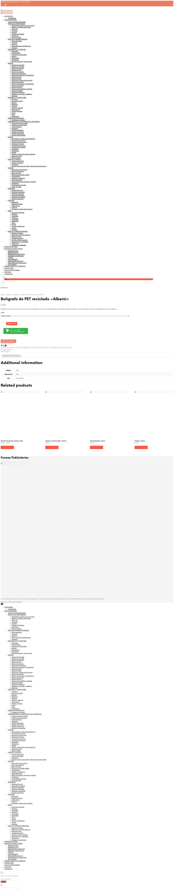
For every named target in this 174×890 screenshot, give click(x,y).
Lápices (14, 56)
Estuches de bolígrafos (19, 54)
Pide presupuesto (8, 341)
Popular (8, 294)
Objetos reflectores (18, 133)
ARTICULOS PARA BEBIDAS (16, 23)
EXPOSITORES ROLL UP (15, 261)
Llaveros (14, 44)
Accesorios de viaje (18, 65)
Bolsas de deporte (18, 82)
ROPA (10, 211)
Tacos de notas (16, 187)
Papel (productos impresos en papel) (24, 181)
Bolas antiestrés (17, 41)
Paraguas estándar (18, 193)
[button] (4, 277)
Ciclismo (14, 106)
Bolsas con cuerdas (18, 66)
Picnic (13, 113)
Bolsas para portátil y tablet (20, 175)
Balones (14, 102)
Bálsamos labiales (17, 233)
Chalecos (15, 217)
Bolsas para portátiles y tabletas (22, 89)
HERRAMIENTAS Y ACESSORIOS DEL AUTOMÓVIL (24, 121)
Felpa (13, 223)
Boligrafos (15, 202)
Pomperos (15, 164)
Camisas (14, 214)
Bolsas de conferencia (19, 73)
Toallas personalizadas (19, 245)
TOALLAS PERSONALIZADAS (17, 22)
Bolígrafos (15, 51)
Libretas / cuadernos (18, 178)
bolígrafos (53, 347)
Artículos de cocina (18, 144)
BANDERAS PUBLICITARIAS (13, 249)
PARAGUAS (11, 188)
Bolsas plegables (17, 90)
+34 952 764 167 (25, 1)
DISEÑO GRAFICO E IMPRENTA (14, 266)
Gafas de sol (16, 109)
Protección (15, 243)
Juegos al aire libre (18, 161)
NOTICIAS (7, 272)
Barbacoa (15, 104)
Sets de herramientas (18, 135)
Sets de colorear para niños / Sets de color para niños (29, 166)
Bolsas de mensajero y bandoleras (23, 75)
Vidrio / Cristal (16, 37)
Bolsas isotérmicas (18, 85)
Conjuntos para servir (19, 145)
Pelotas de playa (17, 111)
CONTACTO (8, 274)
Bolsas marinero (17, 87)
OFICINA (10, 168)
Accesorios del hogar (18, 140)
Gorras (14, 224)
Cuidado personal (17, 238)
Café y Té (14, 29)
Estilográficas (16, 53)
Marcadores (15, 58)
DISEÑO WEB (8, 268)
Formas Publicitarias (15, 602)
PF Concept (35, 347)
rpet (70, 347)
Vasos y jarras (16, 157)
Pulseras (14, 48)
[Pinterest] (6, 346)
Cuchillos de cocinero (19, 147)
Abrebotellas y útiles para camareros (23, 138)
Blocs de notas (16, 173)
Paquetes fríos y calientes (20, 241)
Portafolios (15, 183)
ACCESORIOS (12, 264)
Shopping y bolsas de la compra (22, 80)
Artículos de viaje (17, 101)
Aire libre (14, 99)
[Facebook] (2, 346)
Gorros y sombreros (18, 226)
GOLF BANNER (13, 259)
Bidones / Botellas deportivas (21, 27)
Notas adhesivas (17, 180)
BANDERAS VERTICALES (16, 256)
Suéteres (14, 229)
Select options (7, 447)
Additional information (11, 356)
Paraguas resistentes (18, 197)
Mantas (14, 152)
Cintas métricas (17, 126)
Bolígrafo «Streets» (140, 441)
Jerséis (14, 228)
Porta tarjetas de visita (19, 185)
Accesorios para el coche (20, 123)
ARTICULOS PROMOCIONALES (17, 39)
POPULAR (11, 200)
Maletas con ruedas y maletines (22, 94)
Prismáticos (15, 116)
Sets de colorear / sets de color (22, 61)
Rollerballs (15, 60)
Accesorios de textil (18, 212)
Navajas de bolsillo (18, 132)
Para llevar (15, 35)
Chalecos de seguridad (19, 125)
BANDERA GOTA (13, 252)
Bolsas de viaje (16, 77)
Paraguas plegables (18, 195)
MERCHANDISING (10, 20)
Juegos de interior (17, 162)
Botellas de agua (17, 204)
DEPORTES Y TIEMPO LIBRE (17, 97)
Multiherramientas (17, 130)
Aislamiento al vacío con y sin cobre (23, 25)
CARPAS (10, 257)
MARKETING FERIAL (11, 247)
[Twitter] (4, 346)
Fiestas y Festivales (18, 34)
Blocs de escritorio (18, 171)
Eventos (14, 32)
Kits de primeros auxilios (20, 240)
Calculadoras (16, 176)
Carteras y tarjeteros (18, 92)
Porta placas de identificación (21, 46)
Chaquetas (15, 219)
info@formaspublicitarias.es (10, 1)
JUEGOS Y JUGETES (14, 159)
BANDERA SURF (13, 251)
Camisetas (15, 216)
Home (2, 294)
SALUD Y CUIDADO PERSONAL (18, 231)
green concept (63, 347)
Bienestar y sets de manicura (21, 235)
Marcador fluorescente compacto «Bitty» (12, 441)
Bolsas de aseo (16, 70)
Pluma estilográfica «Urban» (97, 441)
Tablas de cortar (17, 156)
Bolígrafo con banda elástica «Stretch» (56, 441)
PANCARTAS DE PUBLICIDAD (17, 263)
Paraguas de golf (17, 190)
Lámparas (15, 128)
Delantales (15, 149)
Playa (13, 114)
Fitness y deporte (17, 108)
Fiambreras (15, 150)
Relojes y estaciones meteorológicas (23, 154)
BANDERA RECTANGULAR (16, 254)
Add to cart (12, 323)
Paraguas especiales (18, 192)
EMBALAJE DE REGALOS (16, 118)
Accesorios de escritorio (19, 169)
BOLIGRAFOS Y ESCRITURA (17, 49)
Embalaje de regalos (18, 120)
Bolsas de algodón (18, 68)
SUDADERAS (12, 18)
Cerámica (15, 30)
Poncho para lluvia (17, 199)
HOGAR (10, 137)
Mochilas (14, 96)
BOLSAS (10, 63)
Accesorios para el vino (19, 142)
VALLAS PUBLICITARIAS (12, 270)
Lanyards (14, 42)
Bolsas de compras (18, 72)
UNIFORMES (8, 16)
